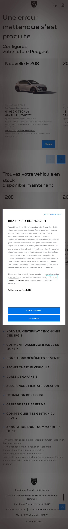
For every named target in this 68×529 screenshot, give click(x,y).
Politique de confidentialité (19, 290)
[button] (53, 214)
